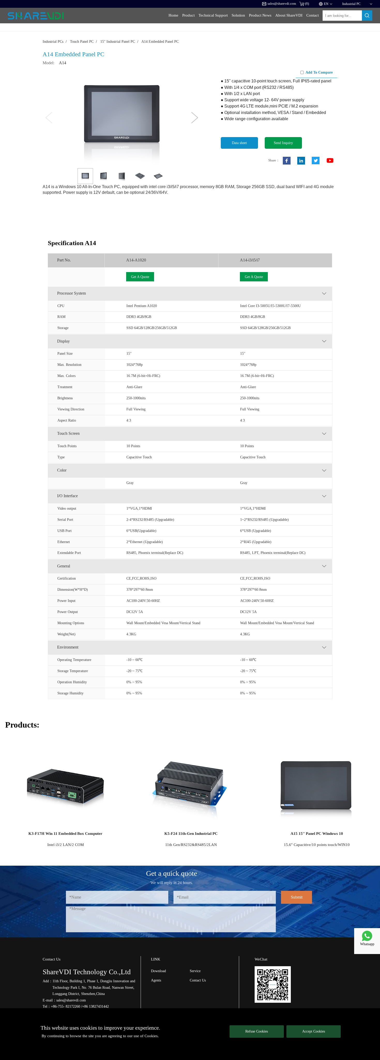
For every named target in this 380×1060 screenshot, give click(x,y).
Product (188, 15)
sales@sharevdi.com (282, 3)
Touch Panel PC (82, 41)
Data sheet (239, 143)
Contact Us (198, 980)
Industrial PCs (53, 41)
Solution (238, 15)
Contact (312, 15)
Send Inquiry (283, 143)
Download (158, 971)
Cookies (151, 1036)
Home (173, 15)
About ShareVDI (288, 15)
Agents (156, 980)
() (307, 3)
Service (195, 971)
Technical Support (213, 15)
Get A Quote (140, 276)
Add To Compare (319, 72)
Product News (260, 15)
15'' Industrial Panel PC (117, 41)
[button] (194, 117)
